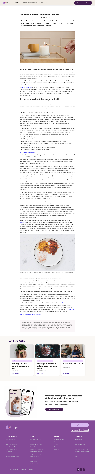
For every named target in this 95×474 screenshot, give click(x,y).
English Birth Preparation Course (13, 441)
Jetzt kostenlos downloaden (27, 152)
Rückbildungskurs (34, 441)
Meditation (23, 222)
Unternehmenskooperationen (81, 449)
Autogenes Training (34, 459)
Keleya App (61, 303)
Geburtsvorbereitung (10, 439)
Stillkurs (7, 454)
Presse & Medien (78, 439)
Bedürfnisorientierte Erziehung (37, 463)
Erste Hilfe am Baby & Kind (36, 444)
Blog (55, 446)
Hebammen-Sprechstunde (12, 444)
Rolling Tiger (71, 309)
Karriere (77, 441)
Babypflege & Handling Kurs (36, 454)
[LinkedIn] (84, 469)
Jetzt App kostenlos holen (79, 425)
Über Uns (56, 441)
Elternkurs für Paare (34, 456)
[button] (43, 3)
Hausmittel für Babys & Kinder (37, 449)
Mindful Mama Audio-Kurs (36, 451)
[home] (7, 3)
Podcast (56, 444)
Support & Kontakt (79, 446)
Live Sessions (9, 451)
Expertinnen (57, 449)
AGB (76, 456)
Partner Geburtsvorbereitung (12, 446)
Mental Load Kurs (34, 461)
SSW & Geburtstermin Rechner (12, 456)
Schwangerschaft (27, 87)
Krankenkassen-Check (59, 439)
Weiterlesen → (15, 373)
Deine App (16, 3)
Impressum (77, 459)
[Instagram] (81, 469)
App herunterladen (54, 409)
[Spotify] (78, 469)
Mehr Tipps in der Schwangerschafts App (31, 314)
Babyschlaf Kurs (34, 446)
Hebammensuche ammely (29, 3)
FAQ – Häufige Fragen (80, 444)
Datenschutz (77, 454)
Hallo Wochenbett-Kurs (35, 439)
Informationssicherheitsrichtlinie (82, 451)
